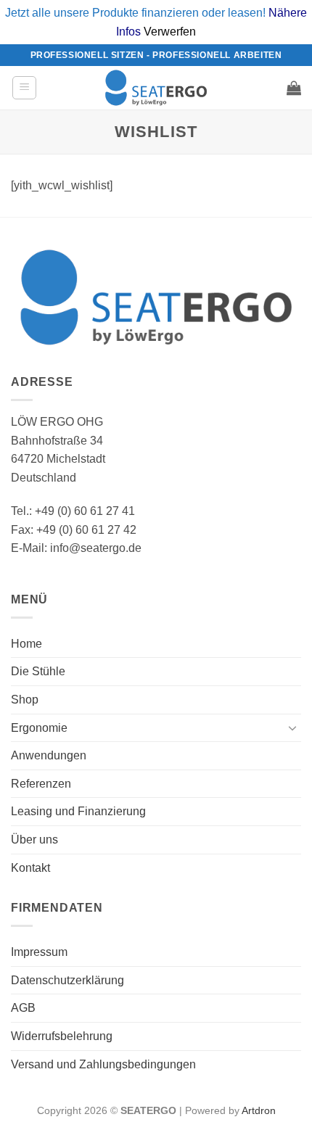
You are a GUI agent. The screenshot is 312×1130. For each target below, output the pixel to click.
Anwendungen (48, 755)
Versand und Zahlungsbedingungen (103, 1064)
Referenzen (41, 784)
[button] (24, 87)
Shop (24, 699)
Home (26, 644)
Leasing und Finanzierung (78, 811)
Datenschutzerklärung (67, 980)
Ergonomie (39, 728)
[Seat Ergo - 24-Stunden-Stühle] (156, 88)
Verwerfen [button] (170, 31)
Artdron (259, 1110)
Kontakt (30, 868)
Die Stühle (38, 671)
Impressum (39, 952)
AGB (23, 1008)
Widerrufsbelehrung (61, 1036)
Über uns (34, 839)
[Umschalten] (292, 727)
